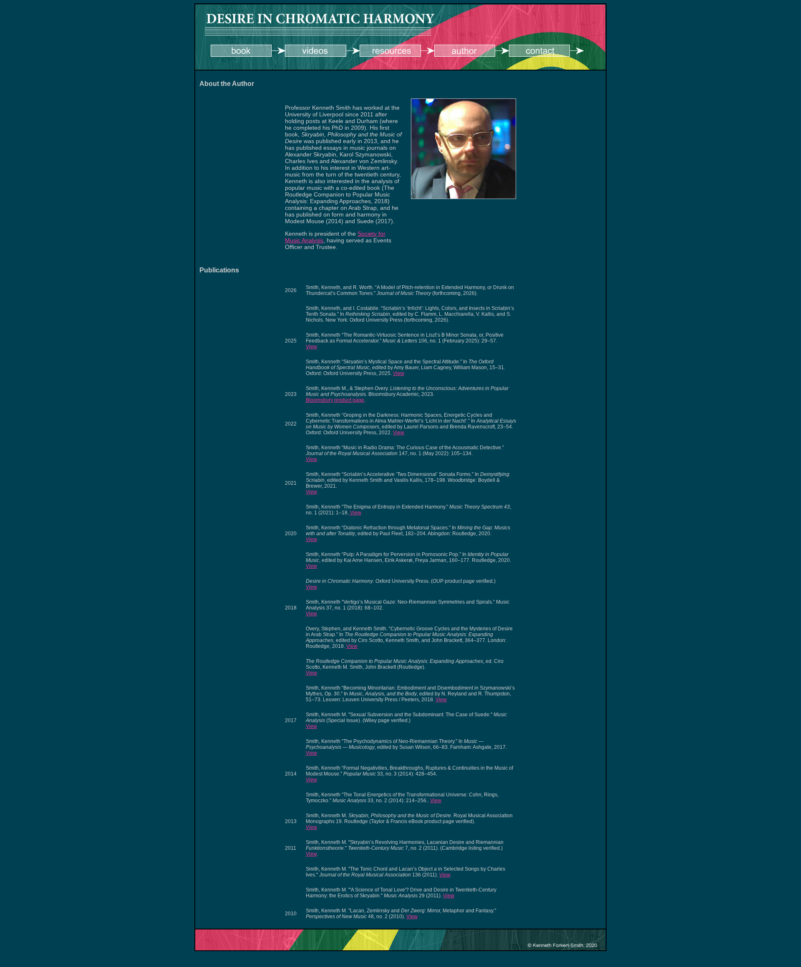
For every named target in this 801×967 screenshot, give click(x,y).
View (311, 347)
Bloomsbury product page (335, 400)
